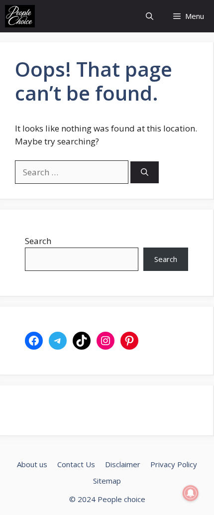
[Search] (144, 172)
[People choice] (20, 16)
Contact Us (76, 464)
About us (32, 464)
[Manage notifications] (191, 493)
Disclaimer (122, 464)
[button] (149, 16)
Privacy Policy (173, 464)
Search (38, 241)
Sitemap (107, 481)
